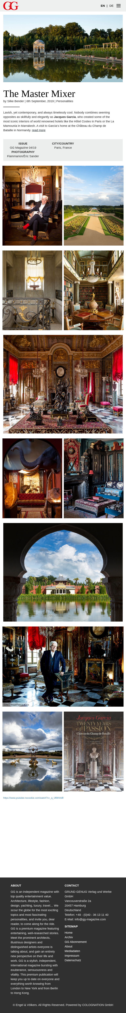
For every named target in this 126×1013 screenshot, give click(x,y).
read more (38, 130)
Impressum (72, 955)
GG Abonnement (76, 942)
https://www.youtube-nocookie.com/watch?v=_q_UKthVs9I (33, 798)
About (68, 946)
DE (111, 5)
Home (69, 932)
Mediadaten (72, 951)
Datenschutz (73, 960)
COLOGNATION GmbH (97, 1005)
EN (103, 5)
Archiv (69, 937)
